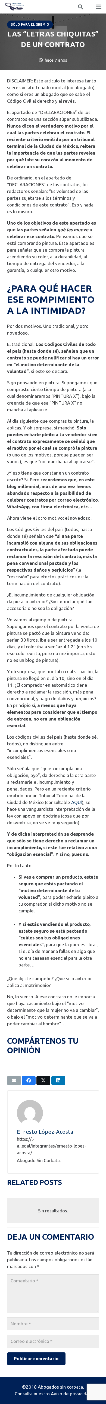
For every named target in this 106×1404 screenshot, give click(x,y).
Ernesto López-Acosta (45, 1132)
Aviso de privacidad (71, 1393)
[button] (80, 7)
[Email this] (14, 1080)
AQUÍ (76, 802)
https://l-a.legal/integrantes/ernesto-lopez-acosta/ (51, 1146)
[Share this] (29, 1080)
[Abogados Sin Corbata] (14, 7)
